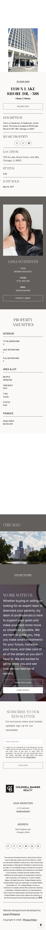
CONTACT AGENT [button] (23, 298)
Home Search (23, 690)
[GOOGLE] (38, 846)
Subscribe (23, 765)
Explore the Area (23, 575)
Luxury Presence (11, 914)
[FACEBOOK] (8, 846)
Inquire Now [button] (23, 106)
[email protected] (23, 811)
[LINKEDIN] (20, 846)
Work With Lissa (23, 683)
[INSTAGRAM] (14, 846)
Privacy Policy (31, 757)
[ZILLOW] (32, 846)
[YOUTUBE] (26, 846)
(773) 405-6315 (23, 281)
